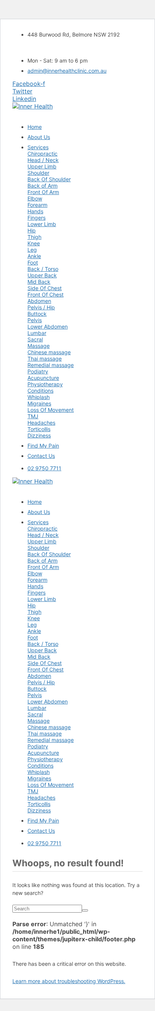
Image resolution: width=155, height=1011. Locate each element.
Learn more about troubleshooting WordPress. (68, 981)
